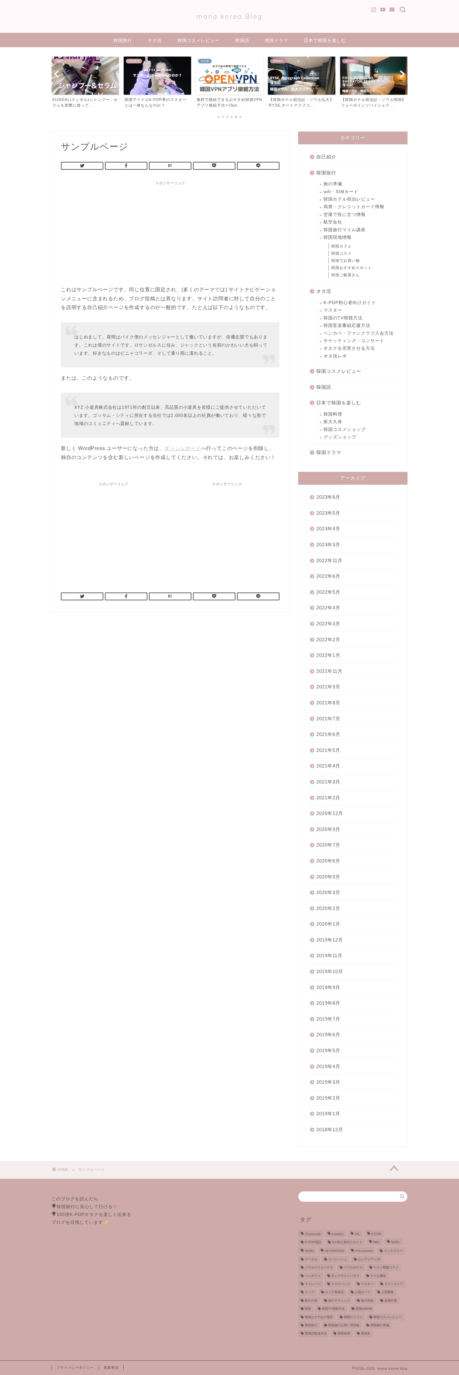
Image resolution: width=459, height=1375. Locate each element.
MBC (376, 1242)
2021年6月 (328, 734)
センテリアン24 (369, 1259)
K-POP (376, 1234)
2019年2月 (328, 1098)
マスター (332, 310)
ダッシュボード (182, 448)
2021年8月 (328, 702)
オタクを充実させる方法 (349, 348)
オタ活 (155, 40)
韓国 (308, 1309)
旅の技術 (367, 1300)
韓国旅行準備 (379, 1325)
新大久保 (332, 421)
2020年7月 (328, 845)
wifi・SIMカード (340, 191)
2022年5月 (328, 592)
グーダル (311, 1259)
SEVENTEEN (334, 1251)
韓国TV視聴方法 (333, 1309)
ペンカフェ (312, 1276)
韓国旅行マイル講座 (344, 230)
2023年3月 (328, 544)
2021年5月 (328, 750)
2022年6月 (328, 576)
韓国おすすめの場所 (319, 1317)
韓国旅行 (122, 40)
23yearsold (313, 1234)
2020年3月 (328, 892)
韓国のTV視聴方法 (343, 318)
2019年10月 (329, 971)
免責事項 (111, 1367)
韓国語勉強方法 (316, 1333)
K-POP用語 (313, 1242)
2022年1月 (328, 655)
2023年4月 (328, 528)
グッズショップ (339, 437)
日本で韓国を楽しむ (325, 40)
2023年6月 (328, 497)
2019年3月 (328, 1082)
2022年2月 (328, 639)
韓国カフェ (341, 246)
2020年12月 (329, 813)
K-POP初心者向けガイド (349, 302)
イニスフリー (393, 1251)
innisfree (338, 1234)
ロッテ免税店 (334, 1292)
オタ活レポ (335, 356)
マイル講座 (378, 1276)
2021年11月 (329, 671)
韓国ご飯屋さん (345, 275)
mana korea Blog (229, 16)
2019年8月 (328, 1003)
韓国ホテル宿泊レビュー (349, 199)
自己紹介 (326, 156)
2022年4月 (328, 607)
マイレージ (312, 1284)
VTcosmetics (364, 1251)
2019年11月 (329, 955)
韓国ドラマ (276, 40)
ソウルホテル (353, 1267)
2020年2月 (328, 908)
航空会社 (332, 222)
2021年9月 (328, 686)
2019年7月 (328, 1019)
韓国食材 (344, 1333)
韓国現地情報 (337, 237)
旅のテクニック (339, 1300)
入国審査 (387, 1292)
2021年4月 (328, 765)
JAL (357, 1234)
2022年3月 (328, 623)
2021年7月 (328, 718)
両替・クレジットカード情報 (353, 206)
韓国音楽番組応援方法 (346, 325)
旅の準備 (332, 184)
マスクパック (340, 1284)
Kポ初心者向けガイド (347, 1242)
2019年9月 (328, 987)
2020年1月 (328, 924)
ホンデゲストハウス (345, 1276)
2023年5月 (328, 513)
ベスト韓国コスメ (385, 1267)
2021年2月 (328, 797)
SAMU (309, 1251)
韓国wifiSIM (364, 1309)
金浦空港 (390, 1300)
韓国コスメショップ (344, 429)
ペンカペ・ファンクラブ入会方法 (358, 333)
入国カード (362, 1292)
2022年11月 (329, 560)
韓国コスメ (341, 253)
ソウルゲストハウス (319, 1267)
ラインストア (393, 1284)
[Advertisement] (170, 232)
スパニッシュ (337, 1259)
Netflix (395, 1242)
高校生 (365, 1333)
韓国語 (242, 40)
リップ (309, 1292)
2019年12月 (329, 939)
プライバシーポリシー (75, 1367)
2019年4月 (328, 1066)
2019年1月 (328, 1113)
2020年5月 (328, 876)
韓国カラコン (353, 1317)
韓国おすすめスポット (351, 268)
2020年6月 (328, 860)
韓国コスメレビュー (198, 40)
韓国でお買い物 (345, 260)
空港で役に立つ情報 (344, 214)
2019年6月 (328, 1034)
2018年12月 (329, 1129)
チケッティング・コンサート (353, 340)
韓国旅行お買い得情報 (343, 1325)
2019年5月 (328, 1050)
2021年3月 (328, 781)
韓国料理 (332, 414)
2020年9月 (328, 829)
